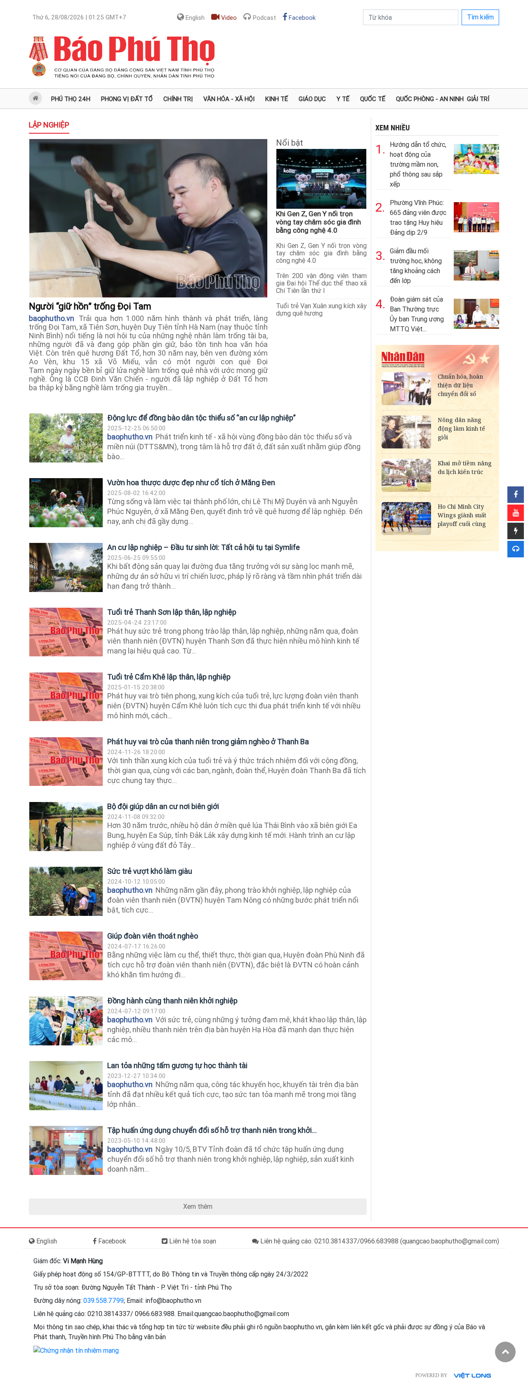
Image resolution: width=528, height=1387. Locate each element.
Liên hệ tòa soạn (191, 1241)
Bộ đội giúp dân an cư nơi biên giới (163, 806)
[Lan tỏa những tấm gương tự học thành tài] (66, 1086)
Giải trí (478, 99)
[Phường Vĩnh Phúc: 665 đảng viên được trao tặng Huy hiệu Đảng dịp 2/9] (476, 215)
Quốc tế (372, 99)
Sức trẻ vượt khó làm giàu (149, 871)
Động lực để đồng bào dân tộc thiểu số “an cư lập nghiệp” (201, 417)
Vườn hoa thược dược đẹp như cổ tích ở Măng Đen (191, 482)
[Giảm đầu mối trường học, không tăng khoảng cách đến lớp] (476, 263)
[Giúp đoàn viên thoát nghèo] (66, 956)
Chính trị (178, 99)
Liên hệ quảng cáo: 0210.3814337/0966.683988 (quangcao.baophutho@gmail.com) (379, 1241)
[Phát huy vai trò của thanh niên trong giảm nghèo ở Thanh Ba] (66, 761)
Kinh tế (276, 99)
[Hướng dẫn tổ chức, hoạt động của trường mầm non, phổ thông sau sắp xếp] (476, 157)
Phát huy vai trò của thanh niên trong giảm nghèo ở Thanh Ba (208, 741)
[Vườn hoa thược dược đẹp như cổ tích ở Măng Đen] (66, 503)
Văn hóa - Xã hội (229, 99)
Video (228, 17)
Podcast (263, 17)
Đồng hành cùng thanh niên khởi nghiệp (172, 1000)
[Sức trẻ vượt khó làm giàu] (66, 891)
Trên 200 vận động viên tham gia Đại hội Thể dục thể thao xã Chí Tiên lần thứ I (321, 283)
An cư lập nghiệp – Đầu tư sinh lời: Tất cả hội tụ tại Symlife (203, 547)
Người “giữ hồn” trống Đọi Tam (91, 306)
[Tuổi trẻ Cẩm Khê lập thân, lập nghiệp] (66, 697)
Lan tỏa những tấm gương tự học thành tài (177, 1065)
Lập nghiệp (49, 124)
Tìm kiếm (480, 17)
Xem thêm (197, 1206)
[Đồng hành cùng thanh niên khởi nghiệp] (66, 1021)
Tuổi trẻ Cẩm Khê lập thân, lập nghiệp (169, 676)
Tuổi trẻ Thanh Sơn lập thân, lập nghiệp (171, 612)
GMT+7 (79, 17)
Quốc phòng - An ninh (430, 99)
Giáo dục (312, 99)
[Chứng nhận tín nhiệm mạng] (76, 1350)
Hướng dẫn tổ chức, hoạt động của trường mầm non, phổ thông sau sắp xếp (418, 164)
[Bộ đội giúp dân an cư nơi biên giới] (66, 827)
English (194, 17)
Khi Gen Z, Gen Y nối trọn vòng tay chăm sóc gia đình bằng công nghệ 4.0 (318, 222)
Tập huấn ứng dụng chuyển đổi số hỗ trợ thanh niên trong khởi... (212, 1130)
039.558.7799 (103, 1300)
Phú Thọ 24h (70, 99)
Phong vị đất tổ (127, 99)
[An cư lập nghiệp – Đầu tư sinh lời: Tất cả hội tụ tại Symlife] (66, 567)
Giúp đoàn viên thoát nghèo (152, 936)
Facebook (301, 17)
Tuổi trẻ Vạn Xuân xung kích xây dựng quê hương (321, 309)
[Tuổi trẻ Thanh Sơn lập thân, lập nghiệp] (66, 632)
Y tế (343, 99)
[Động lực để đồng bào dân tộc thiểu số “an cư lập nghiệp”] (66, 438)
